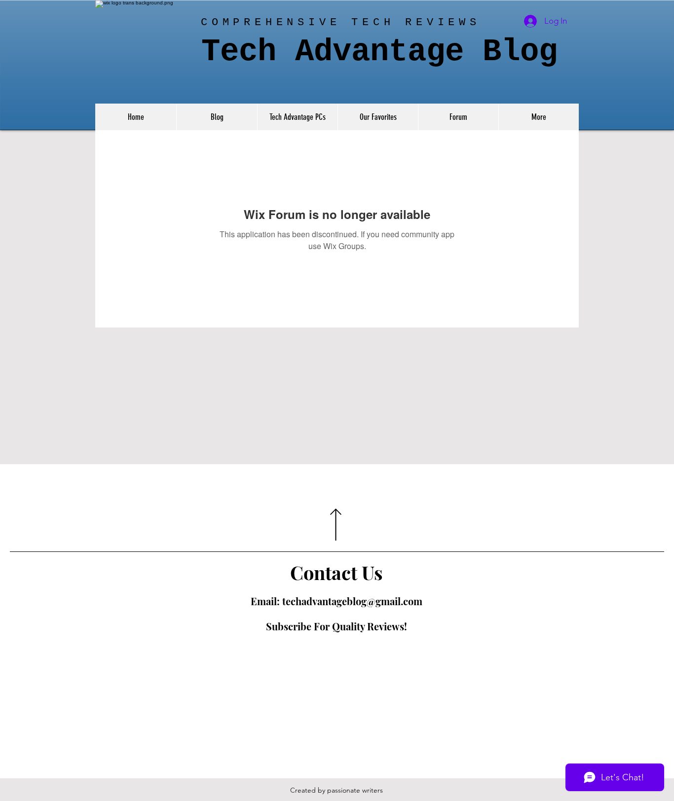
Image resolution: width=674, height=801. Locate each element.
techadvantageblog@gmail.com (352, 601)
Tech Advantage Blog (379, 52)
